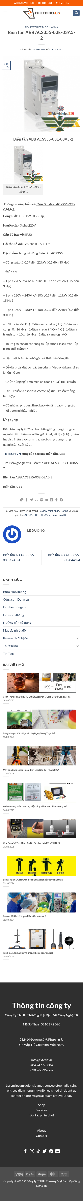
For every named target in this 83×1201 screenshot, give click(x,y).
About (41, 1130)
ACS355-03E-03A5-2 (37, 515)
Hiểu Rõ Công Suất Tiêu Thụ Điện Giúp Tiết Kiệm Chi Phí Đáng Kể (34, 806)
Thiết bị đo (10, 646)
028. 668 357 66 (41, 1070)
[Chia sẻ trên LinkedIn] (51, 500)
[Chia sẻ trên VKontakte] (46, 500)
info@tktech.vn (41, 1060)
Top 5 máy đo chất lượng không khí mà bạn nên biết (28, 952)
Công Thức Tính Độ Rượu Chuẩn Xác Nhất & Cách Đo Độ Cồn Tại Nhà (37, 696)
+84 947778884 (41, 1065)
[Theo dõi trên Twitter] (45, 1151)
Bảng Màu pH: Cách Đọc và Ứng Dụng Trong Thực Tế (29, 733)
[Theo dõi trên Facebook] (25, 1151)
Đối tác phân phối (41, 1115)
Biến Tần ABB (59, 515)
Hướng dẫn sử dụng (17, 622)
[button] (5, 13)
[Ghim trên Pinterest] (41, 500)
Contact (41, 1135)
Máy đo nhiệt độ (14, 630)
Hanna (54, 27)
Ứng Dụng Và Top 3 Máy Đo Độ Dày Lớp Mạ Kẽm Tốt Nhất (31, 843)
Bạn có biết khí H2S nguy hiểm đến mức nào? (24, 916)
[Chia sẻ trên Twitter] (31, 500)
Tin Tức (8, 653)
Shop (41, 1105)
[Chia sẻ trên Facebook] (26, 500)
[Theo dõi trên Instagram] (32, 1151)
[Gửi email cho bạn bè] (36, 500)
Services (41, 1110)
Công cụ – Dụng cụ (16, 599)
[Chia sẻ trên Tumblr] (56, 500)
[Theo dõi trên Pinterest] (51, 1151)
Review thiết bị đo (36, 27)
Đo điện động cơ (14, 607)
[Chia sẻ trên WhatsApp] (21, 500)
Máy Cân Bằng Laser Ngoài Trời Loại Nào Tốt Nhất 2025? (31, 770)
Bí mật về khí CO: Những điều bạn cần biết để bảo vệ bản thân (33, 879)
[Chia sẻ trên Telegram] (61, 500)
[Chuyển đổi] (77, 638)
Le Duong (56, 49)
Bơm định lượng (14, 592)
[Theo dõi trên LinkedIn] (57, 1151)
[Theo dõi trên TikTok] (38, 1151)
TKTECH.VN (12, 453)
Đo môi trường (13, 615)
